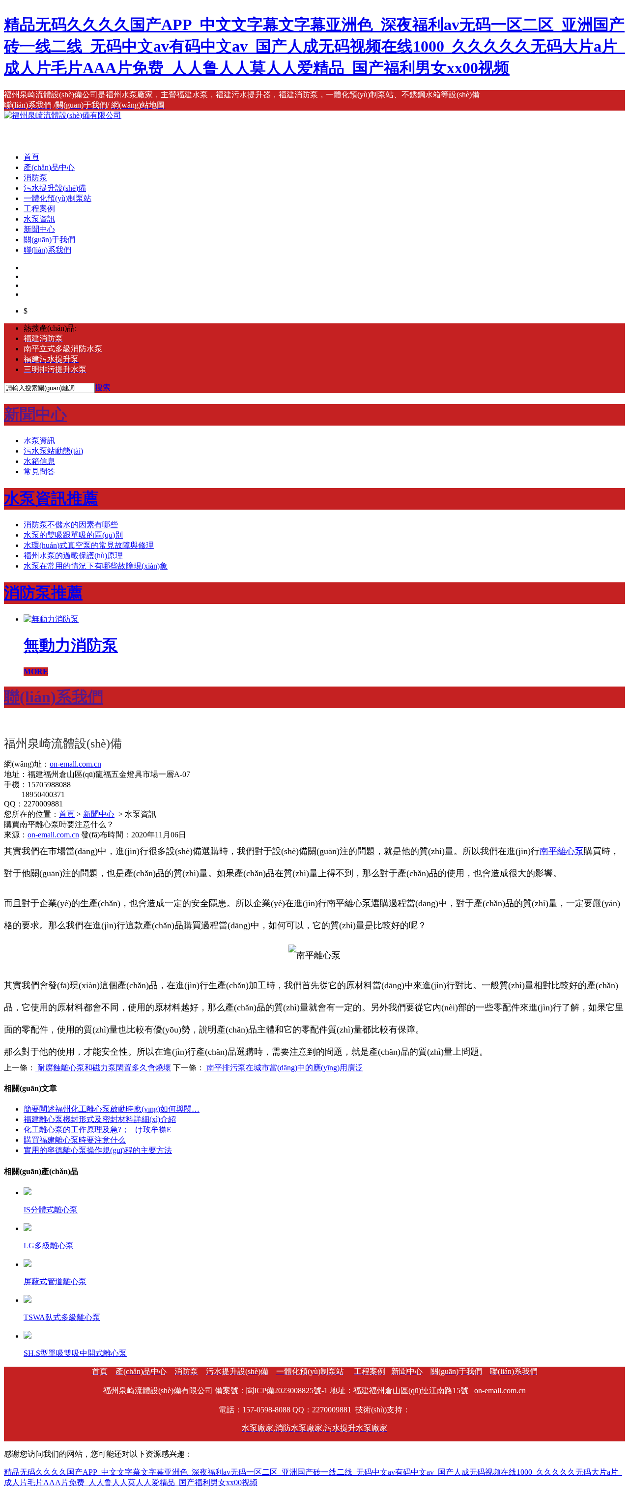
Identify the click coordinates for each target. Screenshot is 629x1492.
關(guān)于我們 (49, 239)
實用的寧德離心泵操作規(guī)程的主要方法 (98, 1150)
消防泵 (35, 177)
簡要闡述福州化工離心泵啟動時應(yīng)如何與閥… (112, 1109)
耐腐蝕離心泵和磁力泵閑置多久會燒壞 (103, 1067)
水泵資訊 (39, 219)
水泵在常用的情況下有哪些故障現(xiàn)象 (96, 566)
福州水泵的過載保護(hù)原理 (73, 555)
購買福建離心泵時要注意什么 (75, 1140)
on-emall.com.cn (53, 835)
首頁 (31, 157)
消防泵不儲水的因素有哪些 (71, 524)
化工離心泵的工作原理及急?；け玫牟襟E (98, 1129)
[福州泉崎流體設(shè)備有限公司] (62, 115)
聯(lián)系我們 (47, 250)
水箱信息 (39, 461)
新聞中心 (39, 229)
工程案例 (39, 208)
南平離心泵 (562, 851)
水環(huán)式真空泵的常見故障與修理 (89, 545)
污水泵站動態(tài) (53, 451)
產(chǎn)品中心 (49, 167)
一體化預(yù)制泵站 (57, 198)
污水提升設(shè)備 (55, 188)
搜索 (103, 387)
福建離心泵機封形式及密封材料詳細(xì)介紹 (100, 1119)
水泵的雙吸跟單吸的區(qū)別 (73, 535)
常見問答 (39, 471)
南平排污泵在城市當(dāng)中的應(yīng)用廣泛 (283, 1067)
